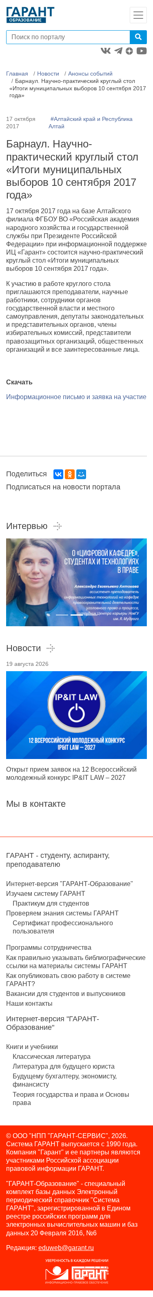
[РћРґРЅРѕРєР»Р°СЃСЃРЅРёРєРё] (70, 474)
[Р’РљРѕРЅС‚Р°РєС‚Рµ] (58, 474)
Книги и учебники (32, 1046)
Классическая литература (52, 1056)
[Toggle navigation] (138, 15)
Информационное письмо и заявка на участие (76, 396)
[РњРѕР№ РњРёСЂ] (81, 474)
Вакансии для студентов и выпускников (66, 993)
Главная (17, 73)
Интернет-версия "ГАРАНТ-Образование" (69, 883)
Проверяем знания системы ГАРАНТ (62, 913)
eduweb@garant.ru (66, 1247)
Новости (48, 73)
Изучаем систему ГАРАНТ (45, 893)
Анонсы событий (90, 73)
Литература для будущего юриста (64, 1066)
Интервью (27, 526)
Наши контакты (29, 1003)
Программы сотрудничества (48, 947)
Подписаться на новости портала (63, 487)
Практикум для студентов (51, 903)
